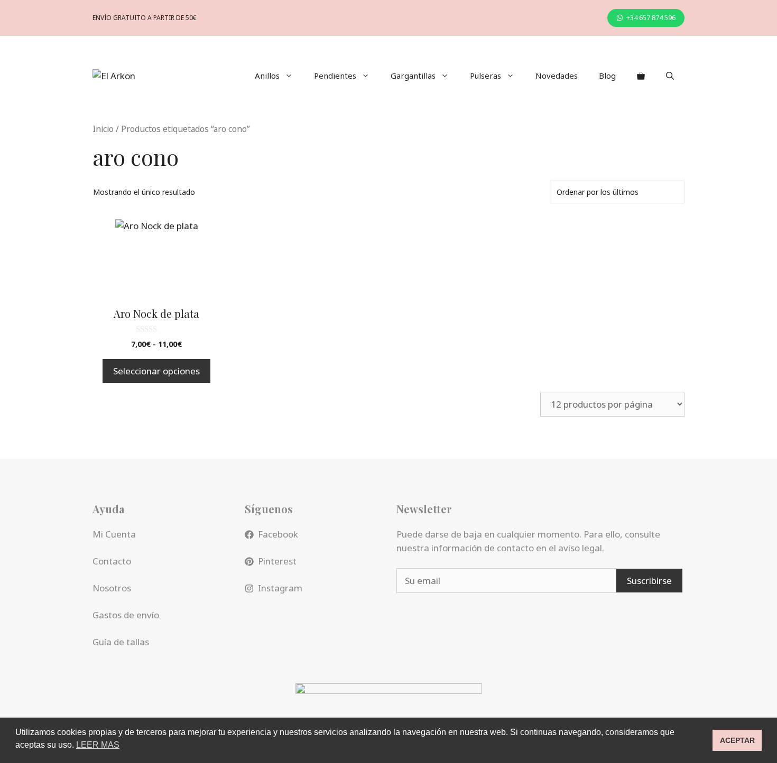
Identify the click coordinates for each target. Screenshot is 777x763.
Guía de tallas (120, 642)
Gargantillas (413, 75)
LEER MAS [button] (97, 744)
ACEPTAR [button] (737, 740)
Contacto (111, 561)
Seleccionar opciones (156, 371)
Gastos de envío (125, 615)
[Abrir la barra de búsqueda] (669, 75)
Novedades (556, 75)
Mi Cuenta (114, 534)
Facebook (278, 534)
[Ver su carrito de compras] (640, 75)
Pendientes (335, 75)
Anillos (267, 75)
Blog (607, 75)
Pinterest (277, 561)
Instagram (280, 588)
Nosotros (111, 588)
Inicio (103, 129)
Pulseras (485, 75)
